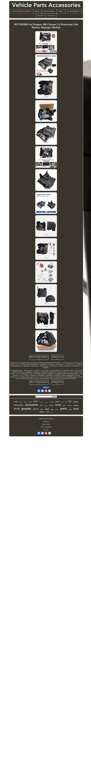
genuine (26, 408)
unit (64, 405)
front (17, 408)
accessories (31, 404)
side (41, 405)
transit (30, 402)
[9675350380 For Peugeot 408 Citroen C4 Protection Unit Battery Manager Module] (46, 42)
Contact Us (46, 421)
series (57, 409)
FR (48, 429)
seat (47, 412)
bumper (75, 402)
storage (75, 405)
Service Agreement (46, 427)
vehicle (69, 405)
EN (45, 429)
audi (16, 401)
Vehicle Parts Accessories (46, 418)
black (58, 404)
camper (45, 405)
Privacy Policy (46, 424)
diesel (35, 409)
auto (41, 409)
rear (35, 401)
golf (63, 402)
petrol (57, 401)
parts (63, 408)
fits (70, 401)
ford (75, 408)
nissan (51, 405)
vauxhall (51, 402)
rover (42, 412)
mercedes (18, 405)
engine (46, 402)
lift (66, 402)
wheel (70, 409)
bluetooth (41, 402)
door (20, 402)
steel (52, 412)
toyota (25, 402)
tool (47, 409)
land (52, 409)
